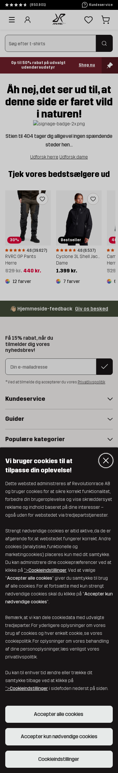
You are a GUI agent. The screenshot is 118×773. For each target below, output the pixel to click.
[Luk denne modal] (106, 460)
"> (45, 570)
